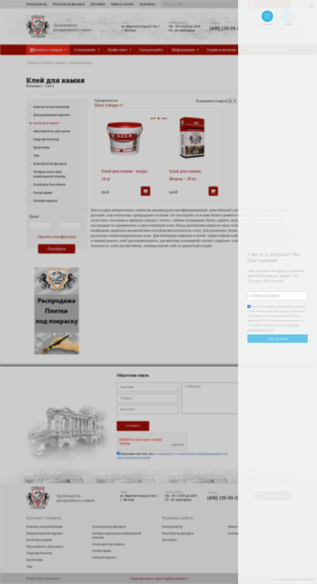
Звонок (267, 24)
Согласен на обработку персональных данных (277, 306)
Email (288, 24)
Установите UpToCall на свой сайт (294, 579)
